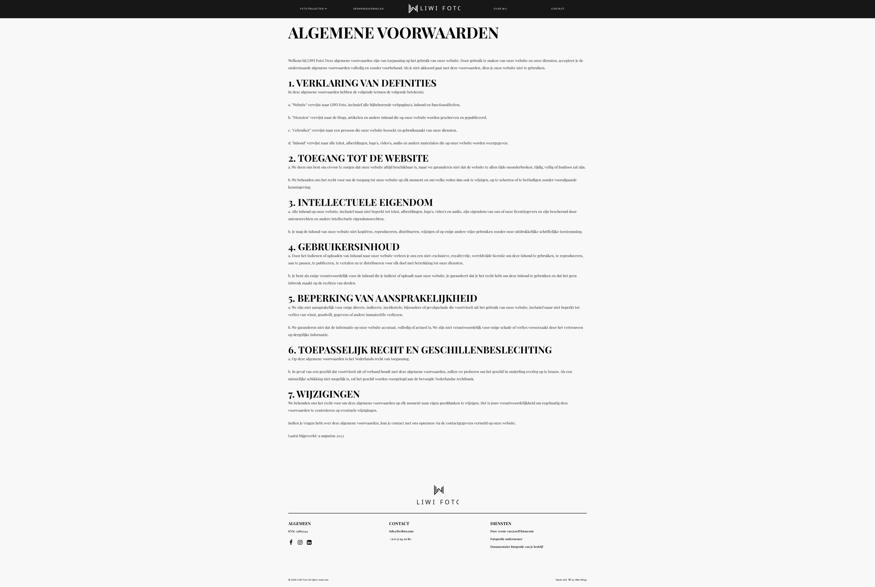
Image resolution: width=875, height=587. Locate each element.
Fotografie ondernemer (506, 539)
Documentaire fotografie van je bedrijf (516, 547)
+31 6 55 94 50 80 (400, 539)
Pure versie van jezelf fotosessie (512, 531)
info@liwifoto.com (401, 531)
